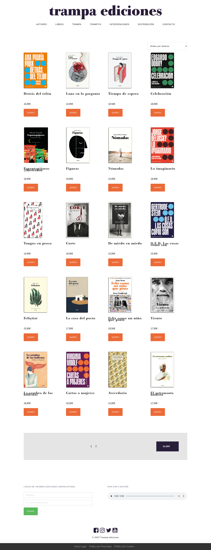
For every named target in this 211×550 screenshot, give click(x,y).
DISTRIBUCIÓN (146, 24)
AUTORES (41, 24)
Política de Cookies (124, 546)
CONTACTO (169, 24)
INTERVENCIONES (119, 24)
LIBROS (59, 24)
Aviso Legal (80, 546)
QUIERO (30, 113)
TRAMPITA (95, 24)
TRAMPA (76, 24)
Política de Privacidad (100, 546)
